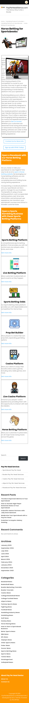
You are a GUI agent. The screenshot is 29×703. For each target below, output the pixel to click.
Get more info (6, 253)
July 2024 (4, 551)
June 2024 (5, 554)
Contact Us (5, 682)
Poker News (5, 645)
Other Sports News (8, 643)
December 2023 (7, 568)
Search (3, 455)
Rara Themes (16, 698)
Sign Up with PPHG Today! (14, 147)
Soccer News (6, 648)
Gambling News (7, 615)
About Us (4, 679)
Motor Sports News (8, 631)
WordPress (15, 700)
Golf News (5, 618)
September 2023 (7, 570)
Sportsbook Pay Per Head (12, 470)
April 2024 (5, 556)
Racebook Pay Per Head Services (14, 487)
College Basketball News (10, 596)
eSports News (6, 601)
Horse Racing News (8, 624)
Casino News (6, 593)
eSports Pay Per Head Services (14, 483)
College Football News (9, 598)
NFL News (4, 637)
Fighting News (6, 607)
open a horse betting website (12, 173)
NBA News (4, 634)
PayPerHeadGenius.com (17, 8)
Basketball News (7, 584)
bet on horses (16, 121)
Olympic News (6, 640)
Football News (6, 610)
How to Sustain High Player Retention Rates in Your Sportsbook (11, 506)
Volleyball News (7, 662)
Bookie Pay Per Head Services (13, 474)
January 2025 (6, 545)
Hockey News (6, 621)
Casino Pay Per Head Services (13, 479)
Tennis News (6, 657)
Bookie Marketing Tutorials (11, 587)
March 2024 (5, 559)
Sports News (5, 654)
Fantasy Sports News (9, 604)
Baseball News (6, 582)
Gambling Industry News (10, 612)
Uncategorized (6, 659)
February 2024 (6, 562)
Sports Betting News (8, 651)
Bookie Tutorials (7, 590)
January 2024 (6, 565)
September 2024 (7, 548)
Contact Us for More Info (14, 141)
